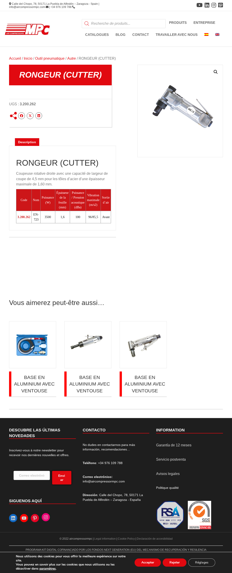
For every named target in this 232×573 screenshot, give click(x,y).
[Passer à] (206, 35)
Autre (71, 58)
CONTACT (140, 35)
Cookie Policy (126, 538)
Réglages (201, 562)
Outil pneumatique (50, 58)
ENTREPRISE (204, 23)
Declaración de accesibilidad (155, 538)
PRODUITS (178, 23)
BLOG (121, 35)
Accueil (15, 58)
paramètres (47, 569)
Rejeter (174, 562)
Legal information (105, 538)
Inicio (28, 58)
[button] (216, 72)
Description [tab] (27, 142)
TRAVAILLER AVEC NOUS (177, 35)
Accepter (147, 562)
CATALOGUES (97, 35)
